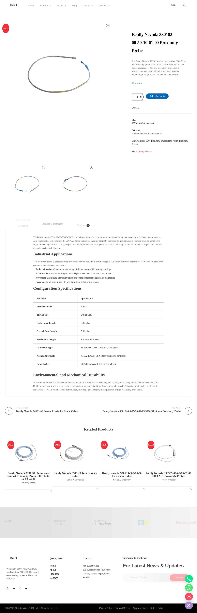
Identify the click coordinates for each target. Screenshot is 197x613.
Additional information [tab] (52, 224)
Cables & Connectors (75, 480)
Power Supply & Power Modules (147, 133)
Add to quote (157, 96)
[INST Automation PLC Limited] (13, 4)
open (108, 26)
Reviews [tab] (83, 225)
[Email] (189, 596)
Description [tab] (23, 226)
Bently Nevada (145, 151)
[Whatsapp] (189, 588)
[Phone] (189, 579)
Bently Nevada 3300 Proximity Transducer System (155, 141)
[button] (141, 98)
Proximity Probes (28, 482)
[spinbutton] (138, 97)
